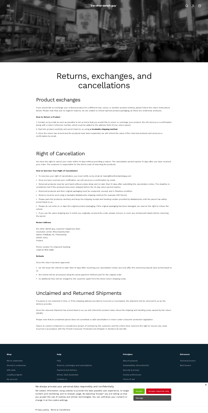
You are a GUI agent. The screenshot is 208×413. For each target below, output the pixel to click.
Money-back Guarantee (67, 375)
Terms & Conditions (60, 410)
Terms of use (129, 379)
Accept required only (158, 391)
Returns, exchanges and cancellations (74, 365)
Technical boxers (188, 361)
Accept (139, 391)
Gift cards (11, 370)
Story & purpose (130, 361)
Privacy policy (42, 410)
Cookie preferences (132, 375)
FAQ (59, 361)
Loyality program (14, 375)
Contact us (62, 379)
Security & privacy (131, 370)
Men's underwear (15, 361)
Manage (139, 398)
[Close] (206, 385)
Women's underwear (16, 365)
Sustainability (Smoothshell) (136, 365)
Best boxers (185, 365)
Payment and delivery (67, 370)
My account (12, 379)
